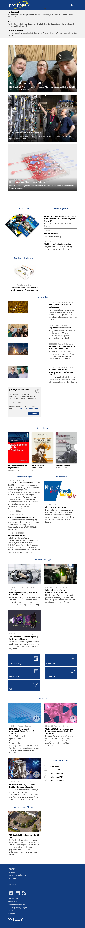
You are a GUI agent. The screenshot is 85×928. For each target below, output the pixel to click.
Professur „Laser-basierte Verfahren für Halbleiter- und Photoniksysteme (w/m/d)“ (60, 218)
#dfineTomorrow (51, 233)
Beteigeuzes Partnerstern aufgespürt (60, 305)
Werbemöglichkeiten (16, 904)
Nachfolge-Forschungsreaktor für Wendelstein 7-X (23, 593)
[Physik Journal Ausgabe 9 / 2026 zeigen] (28, 226)
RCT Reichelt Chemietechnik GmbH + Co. (24, 836)
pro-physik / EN (54, 770)
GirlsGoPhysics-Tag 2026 (17, 535)
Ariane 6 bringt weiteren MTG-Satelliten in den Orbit (62, 347)
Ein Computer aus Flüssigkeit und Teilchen (27, 182)
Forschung (69, 302)
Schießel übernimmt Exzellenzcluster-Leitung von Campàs (61, 371)
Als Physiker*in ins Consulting (57, 244)
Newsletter (12, 913)
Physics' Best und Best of (56, 507)
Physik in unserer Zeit (56, 780)
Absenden (34, 413)
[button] (7, 446)
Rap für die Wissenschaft (25, 83)
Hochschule (12, 884)
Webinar (21, 726)
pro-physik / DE (54, 766)
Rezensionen (42, 428)
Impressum (12, 902)
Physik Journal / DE (55, 773)
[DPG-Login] (71, 5)
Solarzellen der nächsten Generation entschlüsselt (56, 591)
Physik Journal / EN (55, 777)
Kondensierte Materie (16, 180)
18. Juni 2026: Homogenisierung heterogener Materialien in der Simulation (59, 731)
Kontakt (11, 910)
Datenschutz (13, 899)
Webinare (42, 698)
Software (28, 726)
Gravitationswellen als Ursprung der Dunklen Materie (23, 637)
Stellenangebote (60, 208)
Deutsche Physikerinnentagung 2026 (21, 517)
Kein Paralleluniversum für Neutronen (25, 133)
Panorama (69, 325)
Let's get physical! (15, 81)
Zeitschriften (24, 208)
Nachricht (61, 302)
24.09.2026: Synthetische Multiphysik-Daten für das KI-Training (22, 731)
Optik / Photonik (30, 782)
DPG (9, 881)
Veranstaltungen (24, 476)
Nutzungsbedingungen (17, 907)
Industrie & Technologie (18, 875)
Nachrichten (42, 297)
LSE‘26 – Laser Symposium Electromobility (24, 482)
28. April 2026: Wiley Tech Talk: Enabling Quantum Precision (22, 786)
